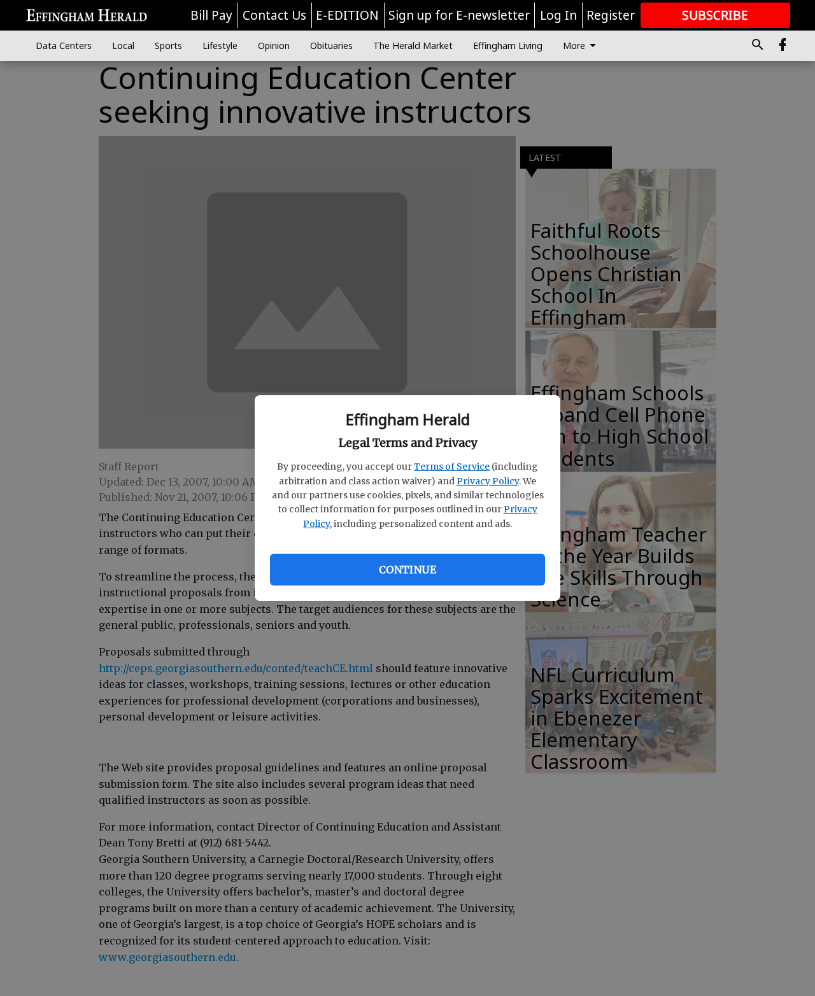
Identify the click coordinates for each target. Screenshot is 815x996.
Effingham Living (507, 45)
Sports (168, 45)
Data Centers (64, 45)
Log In (558, 15)
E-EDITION (347, 15)
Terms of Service (452, 466)
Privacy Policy (488, 481)
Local (123, 45)
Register (610, 15)
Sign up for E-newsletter (459, 15)
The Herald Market (413, 45)
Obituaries (331, 45)
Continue (407, 569)
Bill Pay (211, 15)
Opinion (274, 45)
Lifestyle (219, 45)
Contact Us (274, 15)
